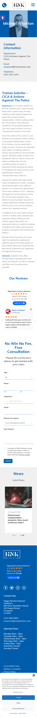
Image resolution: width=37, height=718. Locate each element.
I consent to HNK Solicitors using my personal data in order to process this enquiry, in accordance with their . (19, 452)
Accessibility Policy (12, 666)
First (5, 392)
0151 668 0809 (11, 618)
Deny (18, 703)
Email (6, 407)
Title (6, 373)
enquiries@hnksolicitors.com (17, 67)
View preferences (18, 708)
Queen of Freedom (18, 310)
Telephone (8, 396)
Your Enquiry (9, 429)
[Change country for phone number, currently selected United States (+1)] (6, 401)
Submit (8, 461)
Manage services (18, 692)
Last (20, 392)
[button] (2, 17)
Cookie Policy (13, 713)
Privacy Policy (22, 713)
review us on (18, 303)
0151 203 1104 (11, 75)
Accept (18, 697)
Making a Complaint (12, 669)
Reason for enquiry (12, 418)
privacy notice (24, 455)
